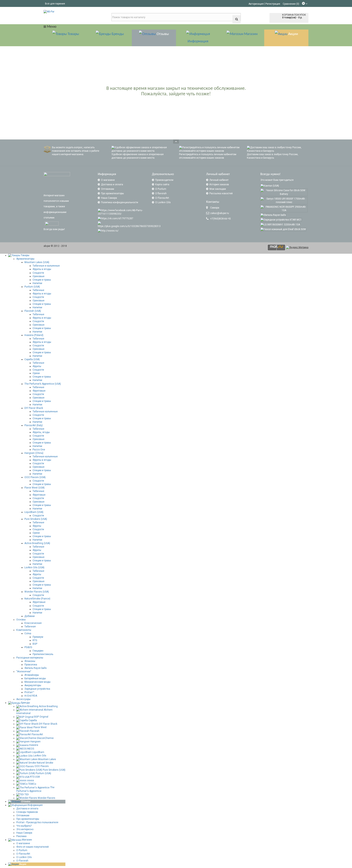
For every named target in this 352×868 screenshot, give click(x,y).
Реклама (21, 836)
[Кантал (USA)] (270, 186)
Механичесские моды (37, 681)
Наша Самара (109, 197)
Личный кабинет (219, 180)
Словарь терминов (27, 812)
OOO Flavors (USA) (35, 477)
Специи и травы (42, 279)
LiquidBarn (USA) (33, 512)
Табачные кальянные (45, 411)
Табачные (38, 290)
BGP (35, 643)
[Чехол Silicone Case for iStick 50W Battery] (284, 192)
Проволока (30, 664)
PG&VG (28, 647)
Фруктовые (39, 390)
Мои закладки (217, 189)
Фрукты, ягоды (41, 432)
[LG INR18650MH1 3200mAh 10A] (280, 224)
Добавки (29, 616)
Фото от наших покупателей (32, 846)
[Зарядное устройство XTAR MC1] (281, 220)
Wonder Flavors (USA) (36, 591)
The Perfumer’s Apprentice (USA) (42, 383)
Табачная (30, 626)
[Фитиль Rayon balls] (273, 215)
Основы (21, 619)
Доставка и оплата (112, 184)
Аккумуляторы (32, 685)
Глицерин (38, 650)
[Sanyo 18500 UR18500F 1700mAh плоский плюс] (284, 200)
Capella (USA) (32, 359)
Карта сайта (162, 184)
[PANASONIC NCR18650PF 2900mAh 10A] (284, 208)
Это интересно (24, 829)
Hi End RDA (30, 695)
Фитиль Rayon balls (35, 668)
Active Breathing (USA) (37, 543)
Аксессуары (23, 699)
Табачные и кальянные (46, 265)
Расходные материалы (29, 657)
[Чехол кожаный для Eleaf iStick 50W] (283, 229)
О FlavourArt (162, 197)
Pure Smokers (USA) (35, 519)
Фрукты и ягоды (42, 269)
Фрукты (37, 366)
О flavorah (161, 193)
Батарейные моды (35, 678)
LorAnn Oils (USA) (34, 567)
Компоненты (23, 630)
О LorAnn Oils (163, 202)
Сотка (27, 633)
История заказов (219, 184)
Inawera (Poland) (33, 335)
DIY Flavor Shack (33, 408)
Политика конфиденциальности (119, 202)
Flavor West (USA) (34, 487)
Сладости (38, 272)
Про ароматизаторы (112, 193)
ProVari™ (29, 692)
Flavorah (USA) (32, 310)
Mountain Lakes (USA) (36, 262)
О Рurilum (21, 850)
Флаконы (29, 661)
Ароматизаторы (25, 258)
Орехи (36, 373)
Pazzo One (39, 449)
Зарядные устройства (37, 688)
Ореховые (38, 276)
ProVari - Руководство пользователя (37, 822)
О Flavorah (22, 860)
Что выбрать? (24, 825)
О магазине (108, 180)
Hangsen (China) (33, 453)
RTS (35, 640)
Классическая (33, 623)
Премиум (38, 636)
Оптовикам (107, 189)
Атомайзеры (31, 675)
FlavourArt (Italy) (33, 425)
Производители (164, 180)
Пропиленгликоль (43, 654)
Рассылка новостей (221, 193)
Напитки (37, 283)
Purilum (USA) (32, 286)
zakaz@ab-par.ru (219, 213)
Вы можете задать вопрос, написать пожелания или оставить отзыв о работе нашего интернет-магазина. (75, 151)
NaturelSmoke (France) (37, 598)
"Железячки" (23, 671)
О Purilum (160, 189)
